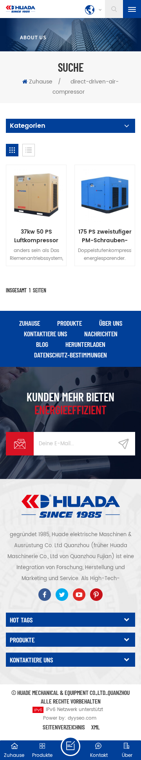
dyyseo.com (82, 718)
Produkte (69, 323)
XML (95, 727)
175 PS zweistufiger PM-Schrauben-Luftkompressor (105, 236)
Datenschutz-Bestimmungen (70, 354)
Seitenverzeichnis (64, 727)
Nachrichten (101, 333)
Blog (42, 344)
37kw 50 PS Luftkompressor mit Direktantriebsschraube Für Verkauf (36, 236)
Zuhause (40, 81)
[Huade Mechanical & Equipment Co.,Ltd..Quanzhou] (20, 9)
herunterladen (85, 344)
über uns (110, 323)
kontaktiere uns (45, 333)
